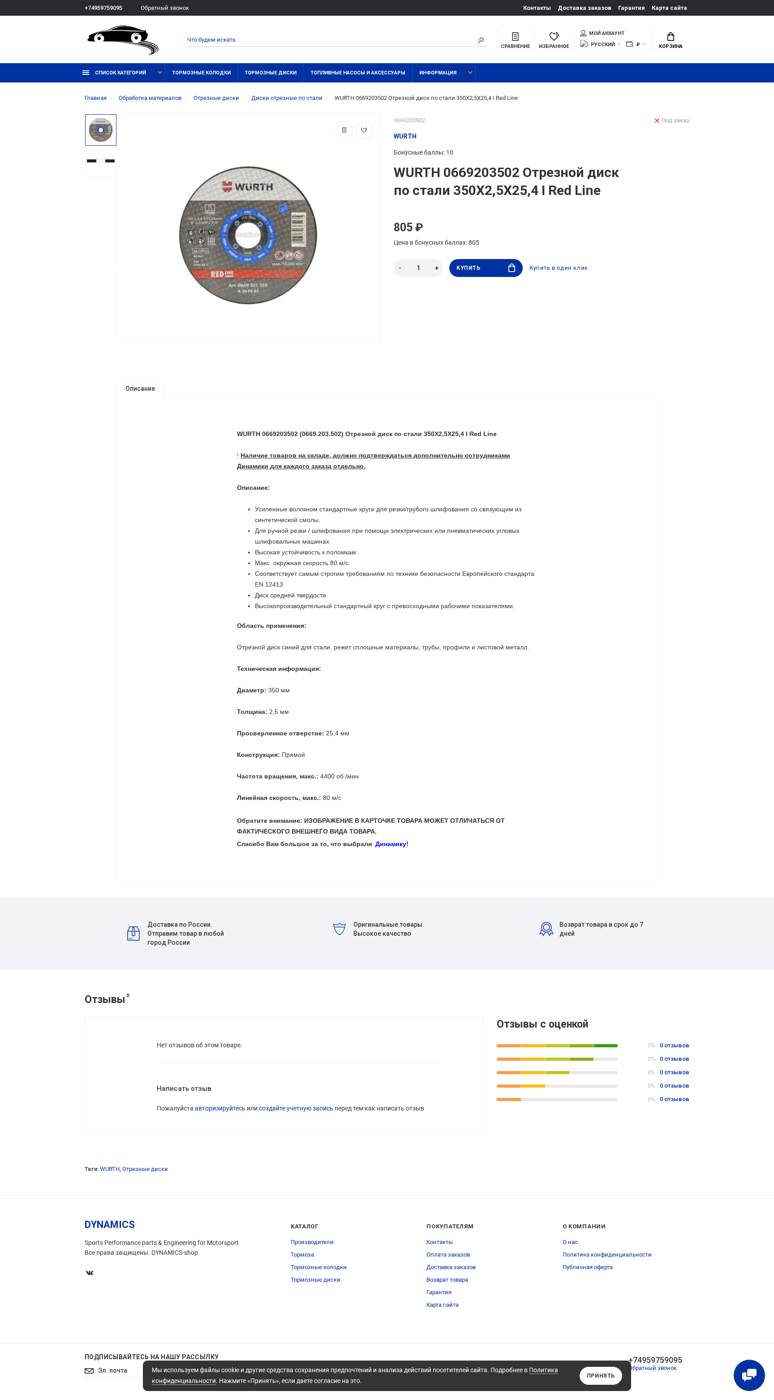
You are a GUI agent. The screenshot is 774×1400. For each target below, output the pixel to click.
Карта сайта (669, 7)
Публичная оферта (588, 1267)
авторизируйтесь (220, 1108)
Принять (601, 1376)
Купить (468, 268)
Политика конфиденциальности (607, 1254)
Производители (312, 1242)
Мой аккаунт (606, 33)
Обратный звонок (165, 7)
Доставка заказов (584, 7)
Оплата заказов (448, 1254)
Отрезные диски (145, 1169)
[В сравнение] (344, 130)
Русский (603, 45)
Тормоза (302, 1254)
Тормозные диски (271, 73)
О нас (570, 1242)
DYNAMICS (110, 1224)
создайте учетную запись (296, 1108)
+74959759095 (103, 7)
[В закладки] (364, 130)
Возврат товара (447, 1279)
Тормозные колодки (201, 73)
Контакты (537, 7)
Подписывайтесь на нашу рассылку (152, 1357)
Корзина (671, 46)
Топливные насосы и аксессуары (357, 73)
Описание (140, 388)
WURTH (110, 1169)
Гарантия (631, 7)
